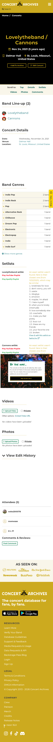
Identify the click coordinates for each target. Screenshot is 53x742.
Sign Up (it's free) (26, 378)
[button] (25, 364)
